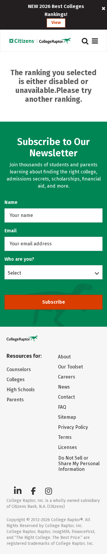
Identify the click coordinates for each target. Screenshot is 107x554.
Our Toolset (70, 367)
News (64, 387)
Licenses (67, 447)
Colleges (16, 379)
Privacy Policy (73, 427)
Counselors (19, 369)
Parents (15, 399)
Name (11, 202)
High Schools (21, 389)
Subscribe (53, 302)
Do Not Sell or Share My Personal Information (79, 463)
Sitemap (67, 417)
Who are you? (19, 259)
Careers (66, 377)
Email (10, 230)
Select (14, 273)
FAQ (62, 407)
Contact (66, 397)
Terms (65, 437)
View (56, 22)
